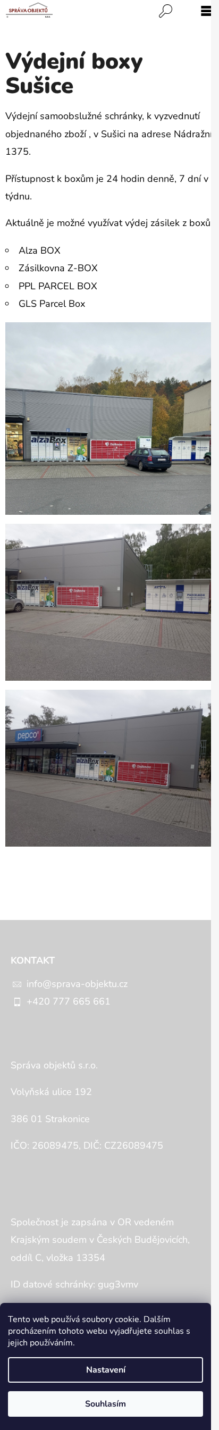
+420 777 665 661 (69, 1001)
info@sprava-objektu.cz (77, 983)
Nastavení (105, 1370)
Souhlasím (105, 1404)
